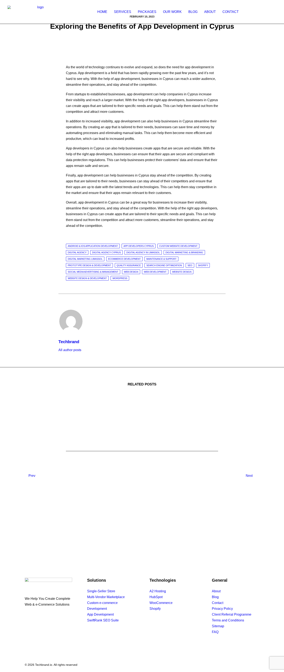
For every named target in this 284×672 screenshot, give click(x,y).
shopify (203, 265)
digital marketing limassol (85, 259)
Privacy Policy (222, 608)
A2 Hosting (157, 591)
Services (122, 12)
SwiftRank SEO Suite (103, 620)
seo (190, 265)
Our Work (172, 12)
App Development (100, 614)
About (210, 12)
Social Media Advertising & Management (93, 272)
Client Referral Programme (231, 614)
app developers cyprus (138, 246)
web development (155, 272)
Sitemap (218, 626)
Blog (193, 12)
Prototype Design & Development (89, 265)
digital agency (77, 252)
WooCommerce (161, 603)
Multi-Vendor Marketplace (106, 597)
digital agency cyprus (106, 252)
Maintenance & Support (161, 259)
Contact (230, 12)
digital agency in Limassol (143, 252)
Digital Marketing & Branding (184, 252)
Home (102, 12)
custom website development (178, 246)
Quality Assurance (129, 265)
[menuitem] (102, 12)
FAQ (215, 632)
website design (181, 272)
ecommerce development (124, 259)
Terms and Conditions (228, 620)
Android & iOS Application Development (93, 246)
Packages (147, 12)
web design (131, 272)
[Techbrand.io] (38, 12)
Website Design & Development (87, 278)
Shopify (155, 608)
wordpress (119, 278)
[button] (248, 12)
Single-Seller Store (101, 591)
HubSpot (156, 597)
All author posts (69, 350)
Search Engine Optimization (164, 265)
